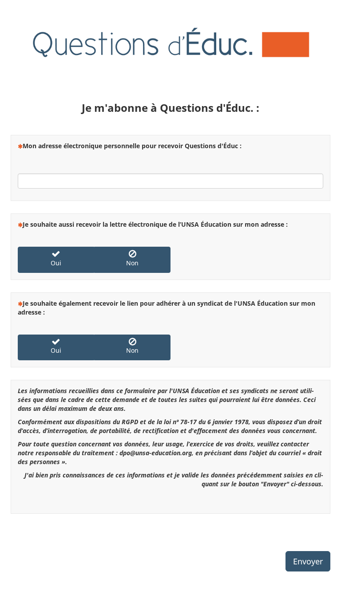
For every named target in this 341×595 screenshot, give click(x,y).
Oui (56, 263)
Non (132, 263)
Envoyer (308, 561)
